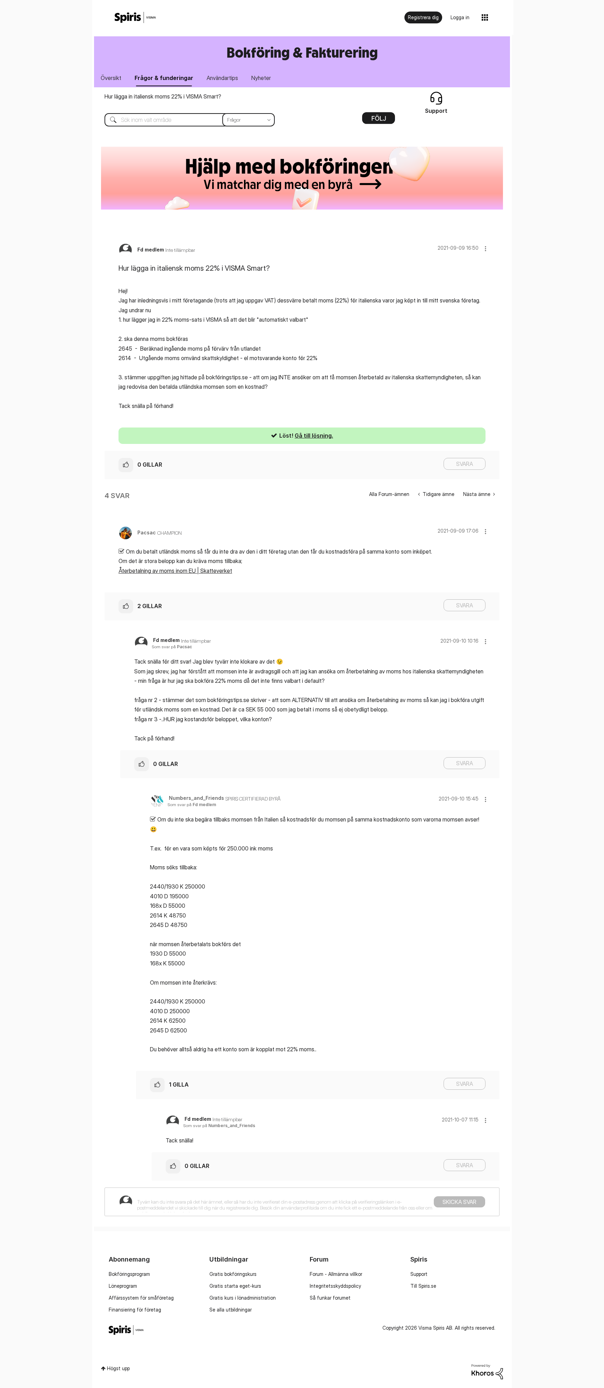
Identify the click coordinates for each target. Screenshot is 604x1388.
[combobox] (184, 119)
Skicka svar (459, 1201)
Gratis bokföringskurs (233, 1274)
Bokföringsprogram (129, 1274)
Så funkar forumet (330, 1298)
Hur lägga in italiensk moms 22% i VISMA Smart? (163, 96)
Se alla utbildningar (230, 1310)
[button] (485, 248)
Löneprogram (123, 1286)
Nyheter (261, 77)
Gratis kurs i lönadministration (242, 1298)
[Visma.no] (135, 17)
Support (418, 1274)
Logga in (460, 17)
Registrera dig (423, 17)
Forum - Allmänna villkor (336, 1274)
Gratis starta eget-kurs (235, 1286)
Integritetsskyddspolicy (335, 1286)
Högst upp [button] (118, 1368)
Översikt (111, 77)
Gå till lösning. (314, 435)
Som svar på (172, 646)
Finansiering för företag (135, 1310)
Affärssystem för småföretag (141, 1298)
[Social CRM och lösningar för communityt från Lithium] (487, 1371)
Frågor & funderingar (164, 77)
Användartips (222, 77)
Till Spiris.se (423, 1286)
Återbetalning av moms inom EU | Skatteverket (175, 570)
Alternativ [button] (378, 120)
